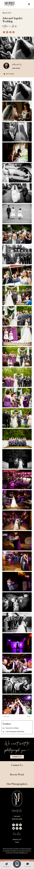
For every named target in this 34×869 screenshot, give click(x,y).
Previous (6, 716)
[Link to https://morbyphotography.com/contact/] (6, 864)
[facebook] (13, 825)
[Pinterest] (10, 32)
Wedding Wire (17, 819)
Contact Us (6, 866)
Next (28, 716)
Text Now (28, 866)
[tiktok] (20, 825)
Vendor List (17, 839)
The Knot (17, 816)
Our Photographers (17, 784)
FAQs (17, 842)
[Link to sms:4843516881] (27, 864)
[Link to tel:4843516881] (17, 863)
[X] (7, 32)
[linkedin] (13, 828)
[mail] (17, 828)
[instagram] (17, 825)
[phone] (20, 828)
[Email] (13, 32)
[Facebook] (4, 32)
